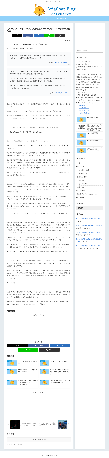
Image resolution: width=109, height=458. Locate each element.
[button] (60, 35)
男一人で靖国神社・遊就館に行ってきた (89, 219)
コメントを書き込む (39, 439)
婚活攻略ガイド (84, 110)
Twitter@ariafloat (84, 113)
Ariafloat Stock (84, 108)
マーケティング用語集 (60, 62)
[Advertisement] (39, 327)
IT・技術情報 (11, 311)
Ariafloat (82, 105)
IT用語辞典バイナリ (61, 93)
